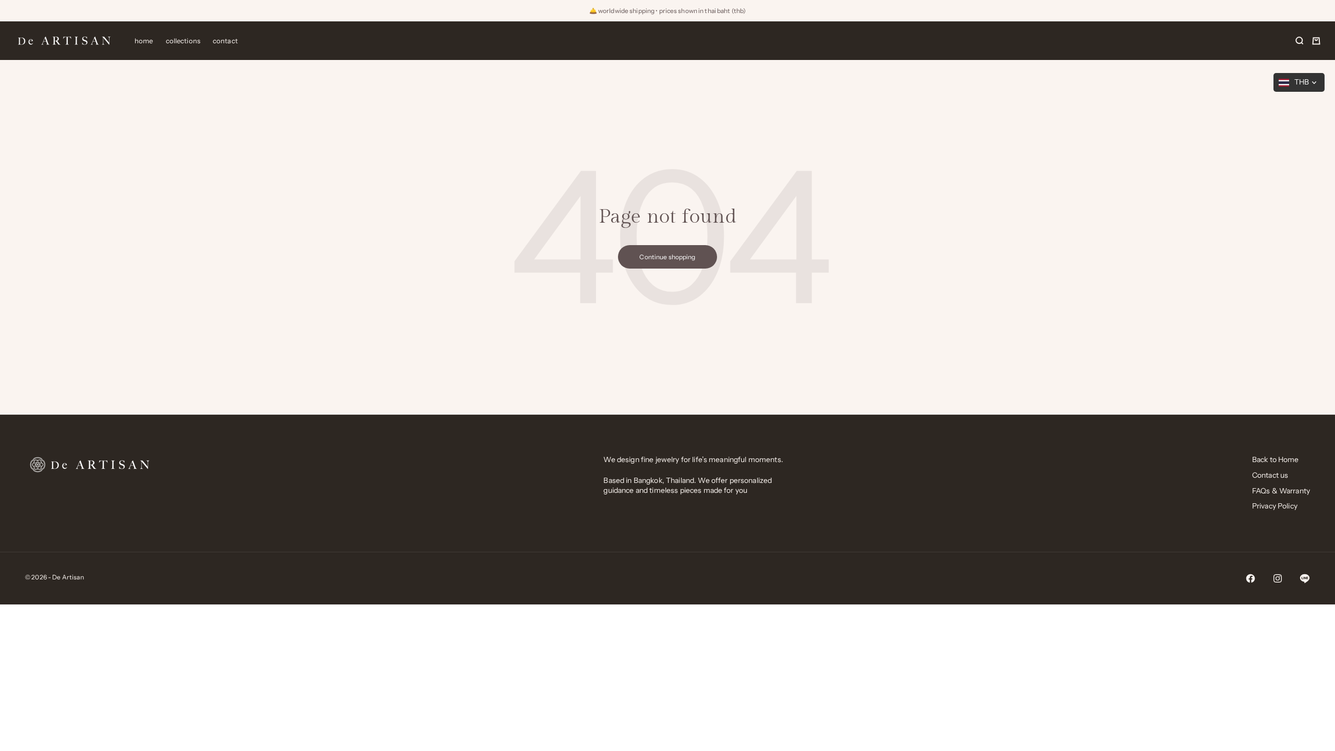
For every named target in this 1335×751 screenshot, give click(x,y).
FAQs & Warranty (1281, 490)
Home (144, 41)
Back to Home (1275, 459)
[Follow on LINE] (1305, 578)
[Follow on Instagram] (1277, 578)
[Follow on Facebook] (1250, 578)
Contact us (1270, 475)
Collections (183, 41)
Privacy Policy (1274, 506)
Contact (225, 41)
